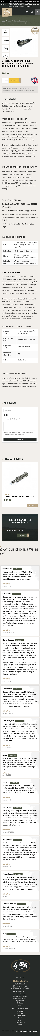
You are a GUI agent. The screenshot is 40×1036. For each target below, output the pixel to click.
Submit (19, 439)
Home (3, 21)
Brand (9, 21)
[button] (6, 30)
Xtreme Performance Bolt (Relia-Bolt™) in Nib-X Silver (20, 496)
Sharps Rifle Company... (20, 21)
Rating (6, 415)
